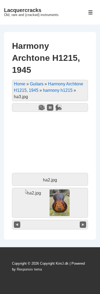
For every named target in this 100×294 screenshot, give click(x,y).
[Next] (83, 224)
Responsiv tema (29, 269)
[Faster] (58, 107)
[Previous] (17, 224)
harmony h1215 (58, 90)
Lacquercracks (22, 10)
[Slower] (41, 107)
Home (19, 84)
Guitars (36, 84)
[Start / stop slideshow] (50, 107)
